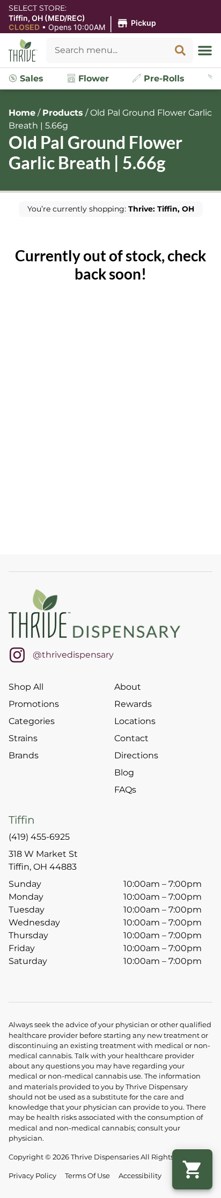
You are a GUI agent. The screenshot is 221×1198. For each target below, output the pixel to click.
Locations (135, 721)
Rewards (133, 704)
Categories (32, 721)
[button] (84, 23)
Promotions (34, 704)
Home (22, 113)
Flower (92, 78)
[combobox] (106, 50)
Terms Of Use (87, 1176)
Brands (24, 755)
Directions (136, 755)
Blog (124, 772)
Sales (30, 78)
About (127, 687)
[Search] (180, 50)
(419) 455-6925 (39, 837)
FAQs (125, 790)
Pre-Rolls (163, 78)
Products (62, 113)
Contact (131, 738)
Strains (23, 738)
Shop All (26, 687)
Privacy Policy (32, 1176)
